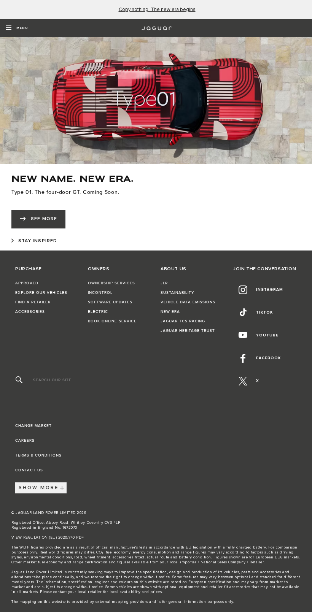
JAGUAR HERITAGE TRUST (188, 330)
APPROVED (26, 283)
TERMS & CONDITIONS (38, 455)
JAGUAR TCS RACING (183, 321)
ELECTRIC (98, 311)
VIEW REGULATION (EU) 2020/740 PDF (47, 537)
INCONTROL (100, 292)
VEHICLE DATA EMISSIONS (188, 302)
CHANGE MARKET (33, 425)
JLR (164, 283)
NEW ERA (170, 311)
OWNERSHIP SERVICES (111, 283)
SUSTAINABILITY (177, 292)
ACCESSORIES (30, 311)
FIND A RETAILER (33, 302)
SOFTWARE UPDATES (110, 302)
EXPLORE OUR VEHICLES (41, 292)
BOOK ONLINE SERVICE (112, 321)
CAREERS (25, 440)
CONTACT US (29, 470)
